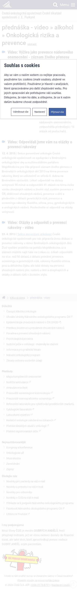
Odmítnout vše (20, 111)
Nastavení (39, 111)
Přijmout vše (57, 112)
